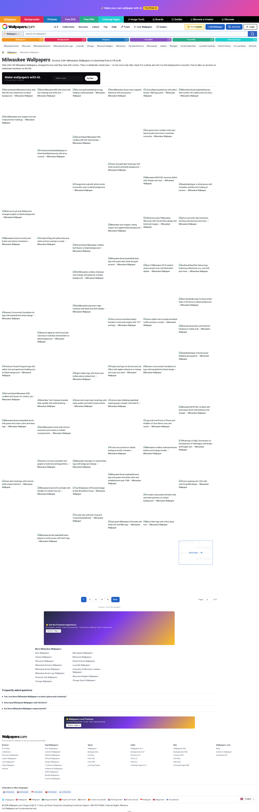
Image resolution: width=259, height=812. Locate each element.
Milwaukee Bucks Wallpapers (47, 669)
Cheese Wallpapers (43, 657)
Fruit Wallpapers (51, 748)
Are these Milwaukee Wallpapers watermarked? (25, 709)
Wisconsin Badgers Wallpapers (85, 676)
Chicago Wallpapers (43, 681)
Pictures (52, 19)
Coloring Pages (111, 19)
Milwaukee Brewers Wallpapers (48, 665)
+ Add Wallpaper (215, 27)
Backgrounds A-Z (137, 752)
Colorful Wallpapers (53, 752)
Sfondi (83, 800)
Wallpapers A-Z (137, 748)
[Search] (252, 34)
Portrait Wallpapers (52, 779)
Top (105, 27)
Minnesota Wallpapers (82, 657)
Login (252, 27)
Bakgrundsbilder (50, 800)
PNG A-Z (134, 762)
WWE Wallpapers (51, 772)
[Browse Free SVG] (169, 40)
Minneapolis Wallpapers (83, 653)
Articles (5, 769)
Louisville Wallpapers (81, 665)
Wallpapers (10, 19)
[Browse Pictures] (127, 40)
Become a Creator (203, 19)
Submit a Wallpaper (224, 752)
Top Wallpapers (8, 762)
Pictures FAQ (178, 755)
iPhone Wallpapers (52, 758)
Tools (127, 27)
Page (201, 599)
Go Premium (196, 27)
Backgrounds (32, 19)
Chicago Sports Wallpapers (84, 680)
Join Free (236, 27)
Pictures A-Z (136, 755)
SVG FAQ (176, 758)
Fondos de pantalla (98, 800)
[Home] (3, 52)
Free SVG (70, 19)
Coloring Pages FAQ (181, 765)
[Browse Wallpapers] (41, 40)
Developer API (221, 755)
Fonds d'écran (132, 800)
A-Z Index (6, 748)
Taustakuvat (174, 800)
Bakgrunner (160, 800)
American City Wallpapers (46, 677)
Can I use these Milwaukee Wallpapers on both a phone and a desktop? (35, 697)
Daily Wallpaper (8, 765)
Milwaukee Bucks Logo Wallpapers (49, 673)
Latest (95, 27)
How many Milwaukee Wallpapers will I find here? (25, 703)
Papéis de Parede (69, 800)
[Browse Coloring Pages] (255, 40)
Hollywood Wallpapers (54, 769)
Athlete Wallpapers (52, 755)
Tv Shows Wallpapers (53, 765)
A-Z (56, 27)
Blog (218, 748)
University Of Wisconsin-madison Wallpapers (86, 670)
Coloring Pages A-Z (138, 765)
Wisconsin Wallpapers (44, 661)
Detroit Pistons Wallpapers (84, 661)
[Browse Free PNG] (212, 40)
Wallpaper (36, 800)
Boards (159, 19)
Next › (115, 599)
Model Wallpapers (52, 775)
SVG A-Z (134, 758)
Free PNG (89, 19)
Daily (114, 27)
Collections (68, 27)
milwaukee (10, 792)
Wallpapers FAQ (179, 748)
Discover (229, 19)
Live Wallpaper (144, 27)
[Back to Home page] (18, 27)
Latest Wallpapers (9, 758)
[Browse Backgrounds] (84, 40)
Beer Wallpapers (42, 653)
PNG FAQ (177, 762)
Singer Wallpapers (52, 762)
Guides (178, 19)
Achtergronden (116, 800)
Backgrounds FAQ (180, 752)
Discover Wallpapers (10, 755)
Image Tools (137, 19)
